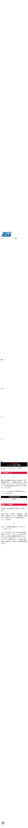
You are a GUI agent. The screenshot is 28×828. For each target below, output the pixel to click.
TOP (3, 468)
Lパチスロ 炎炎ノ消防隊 (10, 468)
